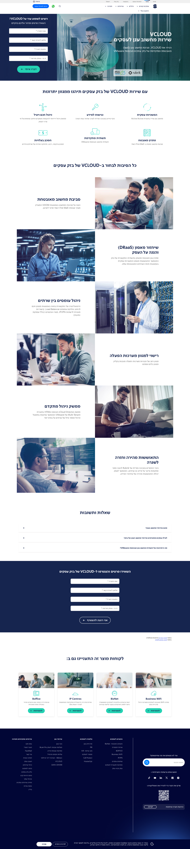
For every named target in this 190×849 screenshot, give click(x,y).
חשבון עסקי (28, 761)
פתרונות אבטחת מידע (55, 751)
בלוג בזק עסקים (26, 772)
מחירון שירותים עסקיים (24, 782)
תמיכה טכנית (27, 758)
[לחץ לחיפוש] (60, 6)
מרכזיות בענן (88, 744)
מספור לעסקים (87, 754)
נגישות (38, 1)
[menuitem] (143, 7)
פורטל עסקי (28, 779)
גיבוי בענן (59, 744)
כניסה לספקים (27, 768)
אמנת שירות (28, 786)
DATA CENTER (56, 765)
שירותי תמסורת (117, 747)
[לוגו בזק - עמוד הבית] (155, 6)
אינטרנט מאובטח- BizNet (113, 744)
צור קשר (29, 754)
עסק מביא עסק (117, 768)
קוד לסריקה (163, 795)
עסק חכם (29, 744)
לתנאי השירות (163, 638)
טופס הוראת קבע (26, 775)
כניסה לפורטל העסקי (41, 6)
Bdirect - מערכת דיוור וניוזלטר (51, 758)
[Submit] (146, 762)
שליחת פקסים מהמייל (55, 754)
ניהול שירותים (27, 765)
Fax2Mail (28, 751)
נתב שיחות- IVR (86, 751)
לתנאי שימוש (163, 640)
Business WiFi (117, 754)
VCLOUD (58, 761)
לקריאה (150, 807)
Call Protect (87, 758)
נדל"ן (30, 789)
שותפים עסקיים (117, 761)
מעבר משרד (28, 747)
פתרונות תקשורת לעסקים (113, 765)
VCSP (157, 640)
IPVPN (120, 758)
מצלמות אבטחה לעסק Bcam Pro (51, 747)
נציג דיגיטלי (53, 6)
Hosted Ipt (88, 761)
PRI (91, 747)
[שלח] (147, 762)
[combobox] (164, 762)
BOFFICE (119, 751)
